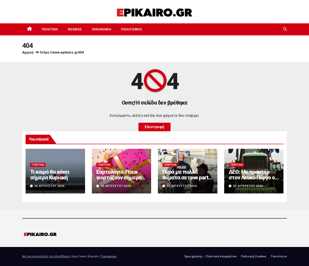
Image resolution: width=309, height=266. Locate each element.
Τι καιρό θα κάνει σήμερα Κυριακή (49, 175)
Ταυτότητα (279, 256)
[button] (285, 29)
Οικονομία (102, 29)
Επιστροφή (154, 127)
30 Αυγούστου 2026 (49, 186)
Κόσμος (75, 29)
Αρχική (27, 52)
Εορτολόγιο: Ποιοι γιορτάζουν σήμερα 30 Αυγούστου (119, 177)
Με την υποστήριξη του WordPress (46, 256)
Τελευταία (37, 165)
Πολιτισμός (131, 29)
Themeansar (108, 256)
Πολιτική (50, 29)
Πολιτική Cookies (253, 256)
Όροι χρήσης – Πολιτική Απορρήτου (210, 256)
